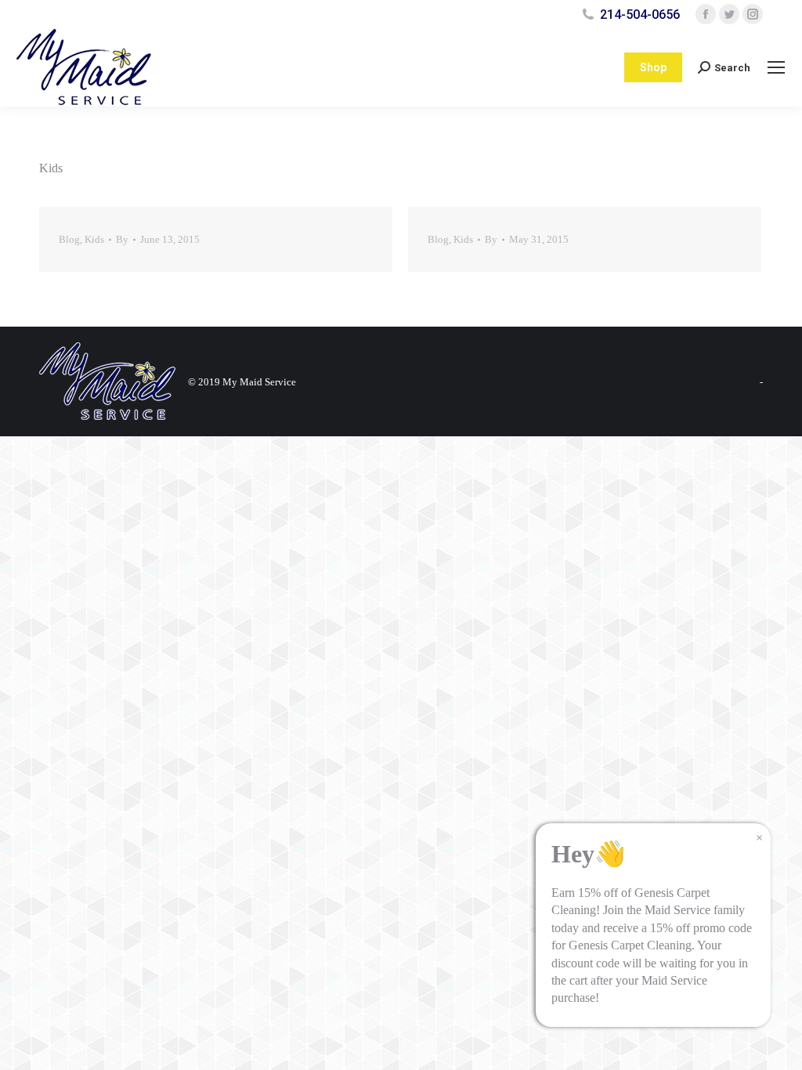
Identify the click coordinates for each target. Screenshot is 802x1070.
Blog (69, 239)
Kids (94, 239)
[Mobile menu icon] (776, 67)
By (122, 239)
